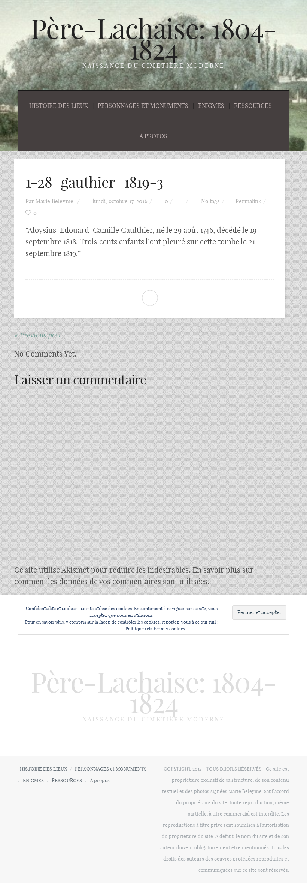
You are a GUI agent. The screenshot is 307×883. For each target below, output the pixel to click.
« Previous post (37, 335)
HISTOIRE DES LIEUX (58, 105)
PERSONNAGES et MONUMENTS (143, 105)
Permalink (248, 201)
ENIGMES (211, 105)
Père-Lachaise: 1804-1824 (153, 39)
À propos (153, 136)
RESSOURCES (253, 105)
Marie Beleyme (54, 201)
